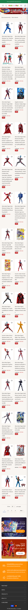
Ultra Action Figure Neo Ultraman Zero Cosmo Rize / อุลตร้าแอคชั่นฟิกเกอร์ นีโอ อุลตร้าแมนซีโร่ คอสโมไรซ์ (20, 40)
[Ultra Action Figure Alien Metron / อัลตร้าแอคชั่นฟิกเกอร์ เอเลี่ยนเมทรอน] (20, 481)
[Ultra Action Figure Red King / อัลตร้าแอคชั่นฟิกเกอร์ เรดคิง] (20, 417)
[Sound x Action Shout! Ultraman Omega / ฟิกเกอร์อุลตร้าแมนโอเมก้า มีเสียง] (20, 265)
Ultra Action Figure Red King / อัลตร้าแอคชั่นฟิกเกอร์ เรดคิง (20, 428)
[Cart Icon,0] (24, 5)
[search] (6, 5)
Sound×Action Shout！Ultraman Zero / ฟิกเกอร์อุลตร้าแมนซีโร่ (7, 492)
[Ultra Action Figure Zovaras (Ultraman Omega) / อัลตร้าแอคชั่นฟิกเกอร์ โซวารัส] (20, 234)
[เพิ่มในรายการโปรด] (12, 23)
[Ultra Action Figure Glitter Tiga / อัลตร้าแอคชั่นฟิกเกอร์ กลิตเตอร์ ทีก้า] (20, 327)
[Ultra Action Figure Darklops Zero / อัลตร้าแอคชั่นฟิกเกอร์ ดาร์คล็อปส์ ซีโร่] (8, 298)
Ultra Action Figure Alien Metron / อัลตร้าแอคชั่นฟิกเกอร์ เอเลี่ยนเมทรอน (20, 492)
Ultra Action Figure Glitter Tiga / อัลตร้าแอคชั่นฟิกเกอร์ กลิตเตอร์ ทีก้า (20, 337)
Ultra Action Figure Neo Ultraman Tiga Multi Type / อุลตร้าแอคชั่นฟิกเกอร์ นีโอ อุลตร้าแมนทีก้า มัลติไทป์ (7, 247)
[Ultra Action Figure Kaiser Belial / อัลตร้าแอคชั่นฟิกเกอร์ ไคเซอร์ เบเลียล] (20, 298)
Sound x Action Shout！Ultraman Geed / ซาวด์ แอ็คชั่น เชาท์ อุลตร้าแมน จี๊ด (7, 337)
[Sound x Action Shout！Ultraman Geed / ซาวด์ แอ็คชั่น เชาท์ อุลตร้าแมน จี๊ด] (8, 327)
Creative (19, 608)
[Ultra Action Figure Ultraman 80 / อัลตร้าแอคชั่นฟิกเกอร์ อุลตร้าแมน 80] (8, 354)
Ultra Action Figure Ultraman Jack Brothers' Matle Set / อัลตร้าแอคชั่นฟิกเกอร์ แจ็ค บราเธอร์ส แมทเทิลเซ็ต (7, 463)
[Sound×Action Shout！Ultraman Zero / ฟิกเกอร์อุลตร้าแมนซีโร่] (8, 481)
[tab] (2, 63)
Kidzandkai (13, 608)
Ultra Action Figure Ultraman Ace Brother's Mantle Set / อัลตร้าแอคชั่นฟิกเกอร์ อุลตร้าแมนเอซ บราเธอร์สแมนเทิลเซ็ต (20, 366)
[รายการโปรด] (21, 5)
